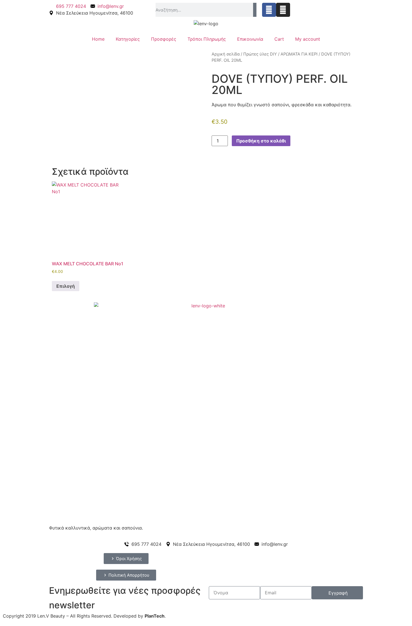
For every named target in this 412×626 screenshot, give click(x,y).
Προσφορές (163, 39)
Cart (279, 39)
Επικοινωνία (250, 39)
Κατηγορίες (128, 39)
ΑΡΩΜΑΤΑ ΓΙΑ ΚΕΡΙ (299, 54)
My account (307, 39)
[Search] (254, 10)
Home (98, 39)
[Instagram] (283, 10)
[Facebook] (269, 10)
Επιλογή (65, 286)
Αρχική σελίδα (226, 54)
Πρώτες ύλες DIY (260, 54)
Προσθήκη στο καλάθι (261, 141)
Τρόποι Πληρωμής (207, 39)
